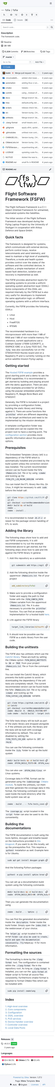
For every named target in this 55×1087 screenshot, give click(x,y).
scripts (8, 108)
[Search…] (52, 27)
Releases (6, 1039)
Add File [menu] (38, 62)
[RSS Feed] (4, 15)
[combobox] (16, 62)
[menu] (13, 1085)
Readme (7, 42)
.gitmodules (11, 132)
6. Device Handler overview (19, 1021)
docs (8, 98)
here (47, 614)
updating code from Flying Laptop (37, 152)
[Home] (5, 3)
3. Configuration (13, 1012)
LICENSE (9, 152)
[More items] (52, 20)
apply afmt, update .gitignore (34, 127)
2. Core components (15, 1009)
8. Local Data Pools (15, 1027)
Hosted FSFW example (21, 372)
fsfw (7, 10)
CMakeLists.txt (12, 142)
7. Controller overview (16, 1024)
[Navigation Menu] (51, 3)
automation (10, 83)
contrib (9, 93)
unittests (9, 117)
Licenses (35, 1084)
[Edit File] (50, 169)
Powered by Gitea (21, 1077)
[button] (11, 15)
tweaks (25, 88)
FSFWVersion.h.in (12, 147)
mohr (8, 73)
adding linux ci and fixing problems (37, 83)
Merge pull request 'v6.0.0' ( (27, 73)
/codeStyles (12, 78)
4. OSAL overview (14, 1015)
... (38, 73)
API (43, 1084)
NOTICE (9, 157)
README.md (11, 162)
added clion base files (31, 78)
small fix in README (30, 162)
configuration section (16, 435)
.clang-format (11, 122)
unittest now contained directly (35, 132)
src (7, 112)
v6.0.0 (7, 1043)
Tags (46, 51)
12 (16, 15)
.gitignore (10, 127)
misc (8, 103)
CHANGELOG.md (12, 137)
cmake (8, 88)
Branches (29, 51)
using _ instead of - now (32, 93)
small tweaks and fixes (32, 122)
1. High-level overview (16, 1006)
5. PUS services (13, 1018)
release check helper (31, 108)
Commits (11, 51)
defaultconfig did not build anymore (37, 103)
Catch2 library (12, 657)
